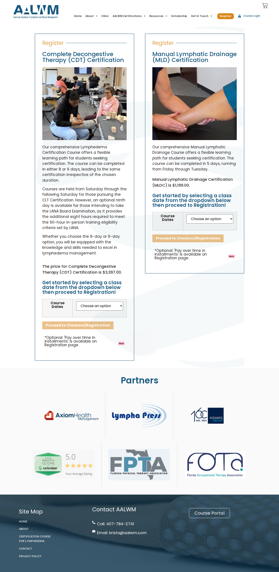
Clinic (105, 16)
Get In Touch (199, 16)
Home (78, 16)
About (89, 16)
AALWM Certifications (127, 16)
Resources (156, 16)
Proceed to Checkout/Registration (78, 325)
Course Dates (58, 305)
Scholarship (179, 16)
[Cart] (265, 5)
